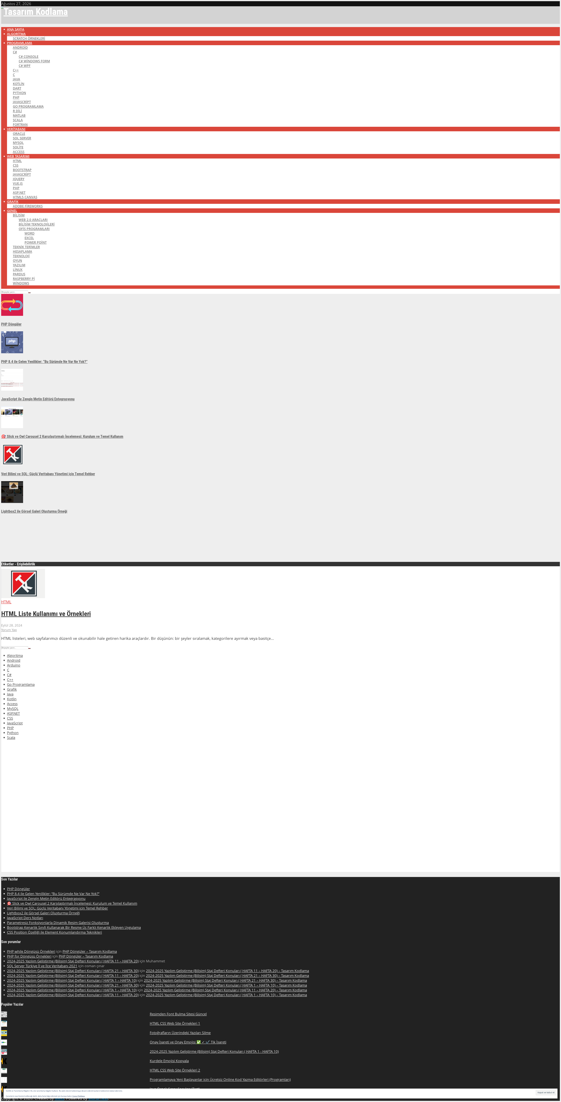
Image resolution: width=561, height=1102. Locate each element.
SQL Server (22, 138)
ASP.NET (19, 192)
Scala (18, 120)
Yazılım (19, 265)
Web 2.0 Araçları (33, 219)
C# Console (28, 56)
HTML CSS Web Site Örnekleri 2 (175, 1070)
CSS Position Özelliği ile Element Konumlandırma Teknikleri (54, 932)
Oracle (19, 133)
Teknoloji (21, 256)
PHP (16, 97)
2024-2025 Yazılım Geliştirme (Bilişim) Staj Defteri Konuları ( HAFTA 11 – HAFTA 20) (73, 961)
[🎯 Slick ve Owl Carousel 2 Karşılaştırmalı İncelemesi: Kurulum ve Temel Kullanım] (12, 426)
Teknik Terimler (26, 247)
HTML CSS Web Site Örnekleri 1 (175, 1023)
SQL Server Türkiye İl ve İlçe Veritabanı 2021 (42, 965)
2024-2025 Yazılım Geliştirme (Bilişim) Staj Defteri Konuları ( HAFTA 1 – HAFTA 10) (72, 980)
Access (18, 151)
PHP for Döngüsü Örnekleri (29, 956)
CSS (15, 165)
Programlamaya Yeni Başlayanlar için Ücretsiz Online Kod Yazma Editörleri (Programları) (220, 1079)
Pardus (19, 274)
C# (15, 52)
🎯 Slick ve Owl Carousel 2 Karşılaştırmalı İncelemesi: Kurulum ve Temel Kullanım (62, 436)
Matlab (19, 115)
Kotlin (18, 83)
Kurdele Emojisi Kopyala (169, 1060)
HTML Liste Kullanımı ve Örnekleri (46, 614)
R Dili (17, 111)
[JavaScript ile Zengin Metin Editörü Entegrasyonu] (12, 389)
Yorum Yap (9, 630)
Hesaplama (22, 251)
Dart (17, 88)
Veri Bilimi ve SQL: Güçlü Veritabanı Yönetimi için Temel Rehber (48, 474)
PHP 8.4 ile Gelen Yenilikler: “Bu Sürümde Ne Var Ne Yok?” (44, 361)
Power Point (36, 242)
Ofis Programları (34, 228)
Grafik (12, 201)
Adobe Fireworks (28, 206)
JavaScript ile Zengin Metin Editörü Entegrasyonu (38, 399)
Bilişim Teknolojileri (37, 224)
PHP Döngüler (11, 324)
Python (19, 93)
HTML (17, 160)
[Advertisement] (88, 538)
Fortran (20, 124)
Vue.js (18, 183)
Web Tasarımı (18, 156)
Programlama (19, 43)
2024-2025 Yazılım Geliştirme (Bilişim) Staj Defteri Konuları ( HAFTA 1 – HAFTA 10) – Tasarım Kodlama (226, 985)
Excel (29, 238)
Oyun (17, 260)
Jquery (18, 179)
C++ (16, 70)
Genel (12, 210)
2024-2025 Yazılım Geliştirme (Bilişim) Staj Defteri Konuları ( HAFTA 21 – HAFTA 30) (73, 970)
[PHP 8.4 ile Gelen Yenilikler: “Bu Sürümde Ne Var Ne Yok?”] (12, 351)
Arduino (13, 665)
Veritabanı (16, 129)
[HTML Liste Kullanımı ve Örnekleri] (23, 596)
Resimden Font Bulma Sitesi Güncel (178, 1013)
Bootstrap (22, 170)
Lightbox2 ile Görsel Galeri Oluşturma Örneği (34, 511)
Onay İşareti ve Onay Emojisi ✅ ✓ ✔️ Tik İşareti (188, 1042)
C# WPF (25, 65)
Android (20, 47)
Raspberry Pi (24, 278)
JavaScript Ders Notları (25, 917)
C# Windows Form (34, 61)
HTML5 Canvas (25, 197)
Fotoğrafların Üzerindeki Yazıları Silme (180, 1032)
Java (16, 79)
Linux (17, 269)
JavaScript (22, 102)
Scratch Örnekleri (29, 38)
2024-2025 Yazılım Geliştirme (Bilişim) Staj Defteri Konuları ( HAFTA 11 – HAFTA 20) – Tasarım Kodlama (227, 970)
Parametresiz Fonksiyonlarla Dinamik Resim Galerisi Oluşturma (58, 922)
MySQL (18, 142)
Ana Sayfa (15, 29)
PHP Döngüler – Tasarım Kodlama (90, 951)
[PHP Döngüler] (12, 314)
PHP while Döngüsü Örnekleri (31, 951)
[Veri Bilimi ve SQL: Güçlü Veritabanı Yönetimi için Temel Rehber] (12, 464)
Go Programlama (28, 106)
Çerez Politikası (78, 1096)
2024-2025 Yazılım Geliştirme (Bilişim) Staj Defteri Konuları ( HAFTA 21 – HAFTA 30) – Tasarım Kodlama (227, 975)
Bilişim (19, 215)
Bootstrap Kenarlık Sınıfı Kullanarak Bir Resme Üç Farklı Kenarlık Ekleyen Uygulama (74, 927)
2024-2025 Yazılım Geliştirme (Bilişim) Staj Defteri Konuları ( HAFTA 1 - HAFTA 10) (214, 1051)
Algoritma (16, 34)
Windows (21, 283)
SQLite (18, 147)
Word (29, 233)
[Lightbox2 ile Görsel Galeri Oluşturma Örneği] (12, 501)
